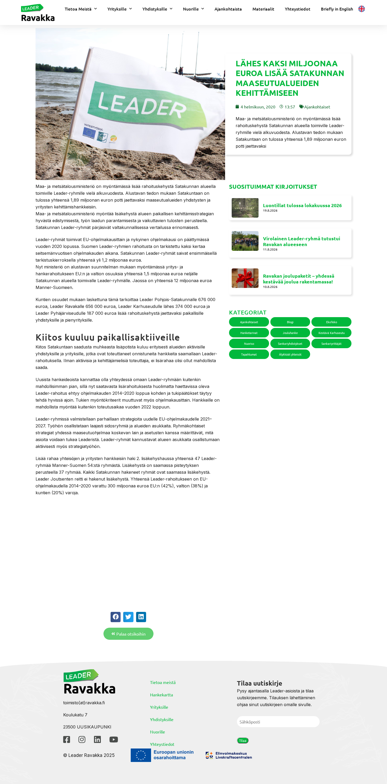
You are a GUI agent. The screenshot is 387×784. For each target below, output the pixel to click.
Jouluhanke (290, 333)
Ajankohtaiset (317, 106)
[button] (116, 617)
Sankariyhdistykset (290, 343)
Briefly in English (337, 9)
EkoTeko (331, 322)
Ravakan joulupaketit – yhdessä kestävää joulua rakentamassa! (298, 279)
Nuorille (191, 9)
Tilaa (242, 740)
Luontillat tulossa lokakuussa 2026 (302, 205)
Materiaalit (263, 9)
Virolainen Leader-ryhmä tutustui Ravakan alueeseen (301, 241)
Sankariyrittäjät (331, 343)
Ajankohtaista (228, 9)
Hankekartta (161, 694)
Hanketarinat (248, 333)
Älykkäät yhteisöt (290, 354)
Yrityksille (117, 9)
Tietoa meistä (163, 682)
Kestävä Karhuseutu (332, 333)
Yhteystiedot (297, 9)
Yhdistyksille (154, 9)
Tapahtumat (249, 354)
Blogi (290, 322)
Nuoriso (249, 343)
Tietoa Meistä (78, 9)
